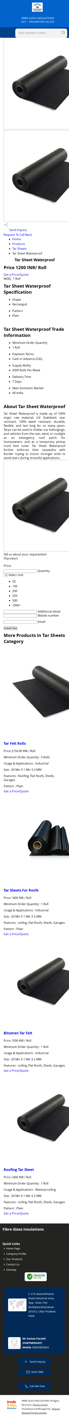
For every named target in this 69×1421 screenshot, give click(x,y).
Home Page (13, 1248)
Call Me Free (37, 1386)
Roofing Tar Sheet (19, 1169)
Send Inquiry (17, 230)
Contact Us (13, 1264)
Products (18, 244)
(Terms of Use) (40, 1404)
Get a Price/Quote (16, 275)
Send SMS (37, 1372)
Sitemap (11, 1269)
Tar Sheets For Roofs (21, 890)
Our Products (14, 1259)
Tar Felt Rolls (15, 743)
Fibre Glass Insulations (37, 19)
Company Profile (16, 1254)
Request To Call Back (18, 235)
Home (16, 239)
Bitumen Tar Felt (18, 1033)
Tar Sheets (19, 249)
